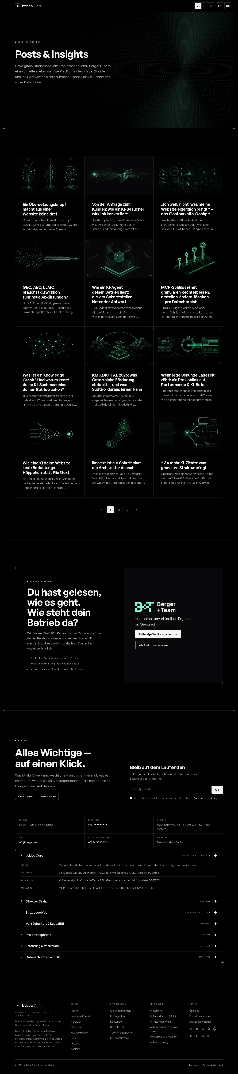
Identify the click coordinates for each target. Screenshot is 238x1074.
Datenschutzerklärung (205, 798)
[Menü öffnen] (227, 5)
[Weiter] (136, 509)
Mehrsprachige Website (163, 1036)
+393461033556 (97, 842)
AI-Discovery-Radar (200, 1021)
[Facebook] (196, 1029)
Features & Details (81, 1016)
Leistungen (116, 1021)
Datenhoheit (117, 1026)
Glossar (75, 1043)
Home (74, 1010)
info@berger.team (29, 842)
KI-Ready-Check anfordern (158, 634)
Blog (73, 1037)
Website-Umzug (159, 1042)
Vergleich (76, 1021)
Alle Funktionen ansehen (153, 645)
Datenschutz (209, 1065)
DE (198, 6)
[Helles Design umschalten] (219, 5)
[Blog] (214, 1029)
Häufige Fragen (79, 1032)
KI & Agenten (117, 1016)
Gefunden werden (120, 1010)
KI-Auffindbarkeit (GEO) (163, 1016)
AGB (221, 1065)
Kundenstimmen (119, 1037)
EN (211, 6)
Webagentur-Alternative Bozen (163, 1028)
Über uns (76, 1026)
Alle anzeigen (25, 796)
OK (217, 789)
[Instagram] (191, 1029)
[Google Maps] (208, 1029)
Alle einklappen (48, 796)
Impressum (194, 1065)
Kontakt (75, 1048)
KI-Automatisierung (161, 1021)
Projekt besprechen (200, 1016)
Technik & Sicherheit (121, 1032)
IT (204, 6)
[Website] (191, 1036)
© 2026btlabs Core (26, 1065)
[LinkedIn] (202, 1029)
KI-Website (156, 1010)
